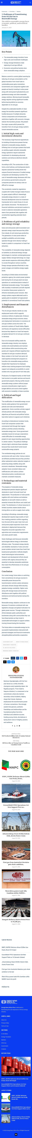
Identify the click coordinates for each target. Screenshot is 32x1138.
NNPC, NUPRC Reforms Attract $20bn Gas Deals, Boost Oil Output (14, 1079)
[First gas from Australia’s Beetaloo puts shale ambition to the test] (16, 850)
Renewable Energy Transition (11, 650)
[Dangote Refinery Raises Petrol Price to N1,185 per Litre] (16, 907)
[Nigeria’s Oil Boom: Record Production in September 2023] (16, 1066)
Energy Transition (6, 1036)
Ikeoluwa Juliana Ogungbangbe (16, 676)
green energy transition (9, 644)
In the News (4, 1033)
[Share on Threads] (5, 661)
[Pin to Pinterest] (25, 658)
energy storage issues (22, 641)
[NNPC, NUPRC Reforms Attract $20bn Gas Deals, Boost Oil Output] (16, 764)
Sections (4, 1030)
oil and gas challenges (9, 647)
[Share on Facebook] (17, 658)
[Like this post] (13, 658)
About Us (3, 1020)
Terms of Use (4, 1026)
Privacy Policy (5, 1023)
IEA (11, 164)
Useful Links (5, 1016)
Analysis (3, 1049)
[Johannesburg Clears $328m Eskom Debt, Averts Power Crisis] (16, 821)
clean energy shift (8, 641)
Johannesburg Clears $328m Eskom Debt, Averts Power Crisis (21, 1118)
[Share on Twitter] (21, 658)
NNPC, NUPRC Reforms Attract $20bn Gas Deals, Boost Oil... (20, 1097)
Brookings (13, 514)
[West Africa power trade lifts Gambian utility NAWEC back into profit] (16, 878)
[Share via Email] (13, 661)
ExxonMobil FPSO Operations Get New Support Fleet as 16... (21, 1108)
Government (4, 1046)
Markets (3, 1040)
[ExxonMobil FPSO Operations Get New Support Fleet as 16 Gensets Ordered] (16, 793)
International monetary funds (19, 421)
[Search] (30, 2)
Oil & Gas (3, 1043)
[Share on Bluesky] (9, 661)
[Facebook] (16, 1134)
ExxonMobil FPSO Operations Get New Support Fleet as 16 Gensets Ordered (13, 1085)
